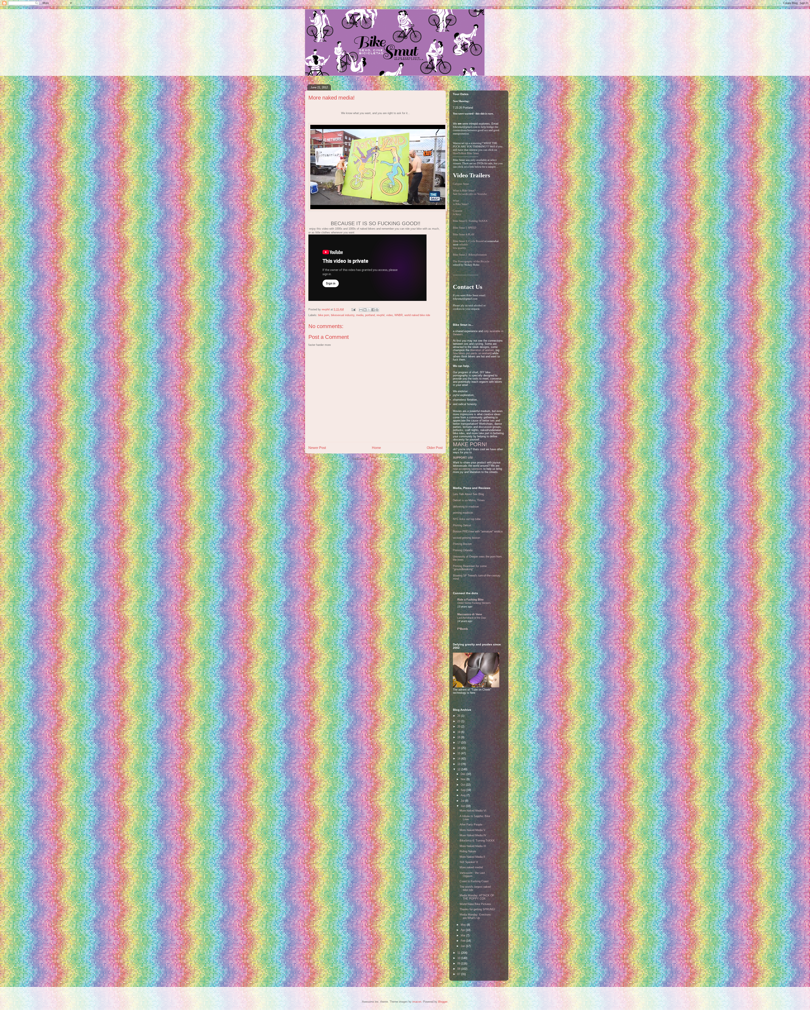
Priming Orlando (462, 550)
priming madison (463, 512)
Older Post (435, 448)
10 (459, 958)
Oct (463, 784)
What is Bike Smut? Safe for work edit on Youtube (470, 192)
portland (370, 315)
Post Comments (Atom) (384, 458)
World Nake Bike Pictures (475, 904)
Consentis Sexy (457, 212)
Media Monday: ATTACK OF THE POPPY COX (477, 897)
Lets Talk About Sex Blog (468, 494)
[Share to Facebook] (373, 310)
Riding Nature (468, 851)
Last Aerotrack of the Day (471, 617)
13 (459, 764)
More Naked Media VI (473, 810)
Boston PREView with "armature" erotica (477, 531)
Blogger (442, 1001)
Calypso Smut (461, 183)
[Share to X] (369, 310)
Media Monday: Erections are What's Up (475, 916)
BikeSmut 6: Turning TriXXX (477, 840)
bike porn (323, 315)
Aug (463, 795)
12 (459, 769)
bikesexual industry (342, 315)
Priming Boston (462, 543)
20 (459, 726)
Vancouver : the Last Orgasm (472, 874)
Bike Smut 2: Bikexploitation (470, 254)
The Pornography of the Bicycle (471, 261)
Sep (463, 790)
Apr (463, 930)
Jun (463, 806)
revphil (381, 315)
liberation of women (482, 350)
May (464, 924)
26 (459, 715)
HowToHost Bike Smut (466, 153)
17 (459, 742)
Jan (463, 946)
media (359, 315)
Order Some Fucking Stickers (474, 603)
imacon (416, 1001)
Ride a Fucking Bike (470, 599)
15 (459, 753)
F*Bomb (462, 628)
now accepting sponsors (467, 468)
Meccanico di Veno (469, 614)
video (389, 315)
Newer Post (317, 448)
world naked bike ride (417, 315)
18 (459, 737)
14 (459, 758)
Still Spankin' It (469, 862)
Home (376, 448)
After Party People (471, 824)
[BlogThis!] (365, 310)
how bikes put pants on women (472, 353)
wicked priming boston (466, 537)
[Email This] (361, 310)
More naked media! (471, 867)
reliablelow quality (460, 246)
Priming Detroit (462, 525)
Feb (463, 940)
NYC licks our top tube (467, 519)
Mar (463, 935)
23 (459, 721)
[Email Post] (353, 309)
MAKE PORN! (470, 444)
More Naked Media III (473, 846)
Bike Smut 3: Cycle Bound (468, 241)
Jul (463, 800)
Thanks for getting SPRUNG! (477, 909)
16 (459, 748)
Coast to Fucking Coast (474, 881)
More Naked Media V (472, 830)
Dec (463, 774)
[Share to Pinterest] (377, 310)
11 (459, 952)
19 (459, 732)
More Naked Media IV (473, 835)
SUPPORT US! (463, 457)
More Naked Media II (472, 856)
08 (459, 968)
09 (459, 963)
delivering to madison (466, 506)
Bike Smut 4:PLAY (464, 234)
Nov (463, 779)
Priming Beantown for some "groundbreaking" (470, 567)
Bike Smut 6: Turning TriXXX (470, 220)
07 (459, 974)
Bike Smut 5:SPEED (464, 227)
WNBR (398, 315)
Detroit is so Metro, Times (469, 500)
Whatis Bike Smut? (461, 202)
